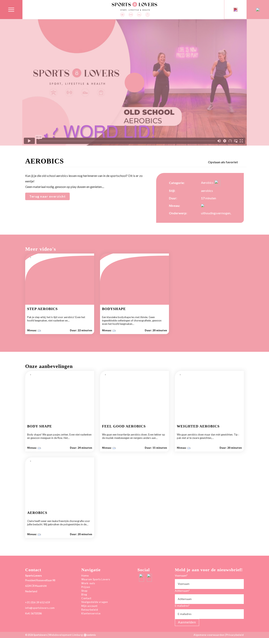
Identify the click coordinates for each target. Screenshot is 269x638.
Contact (86, 598)
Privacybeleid (235, 634)
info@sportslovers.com (40, 607)
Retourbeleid (89, 609)
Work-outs (88, 583)
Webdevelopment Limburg (66, 634)
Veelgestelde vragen (94, 602)
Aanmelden (187, 622)
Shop (84, 590)
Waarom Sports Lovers (95, 579)
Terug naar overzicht (47, 196)
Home (85, 575)
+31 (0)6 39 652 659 (37, 602)
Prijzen (85, 587)
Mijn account (89, 605)
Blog (84, 594)
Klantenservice (91, 613)
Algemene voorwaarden (209, 634)
